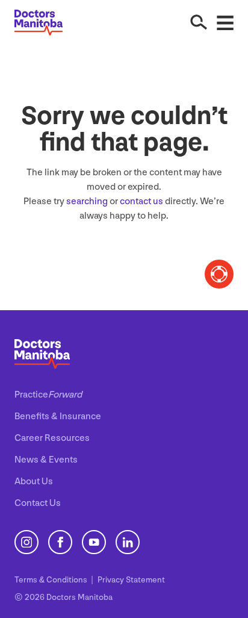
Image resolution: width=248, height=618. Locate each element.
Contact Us (37, 503)
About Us (33, 481)
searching (87, 201)
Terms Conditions (51, 580)
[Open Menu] (225, 22)
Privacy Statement (131, 580)
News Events (46, 460)
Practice (48, 395)
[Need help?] (219, 274)
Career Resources (52, 438)
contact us (141, 201)
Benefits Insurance (57, 416)
